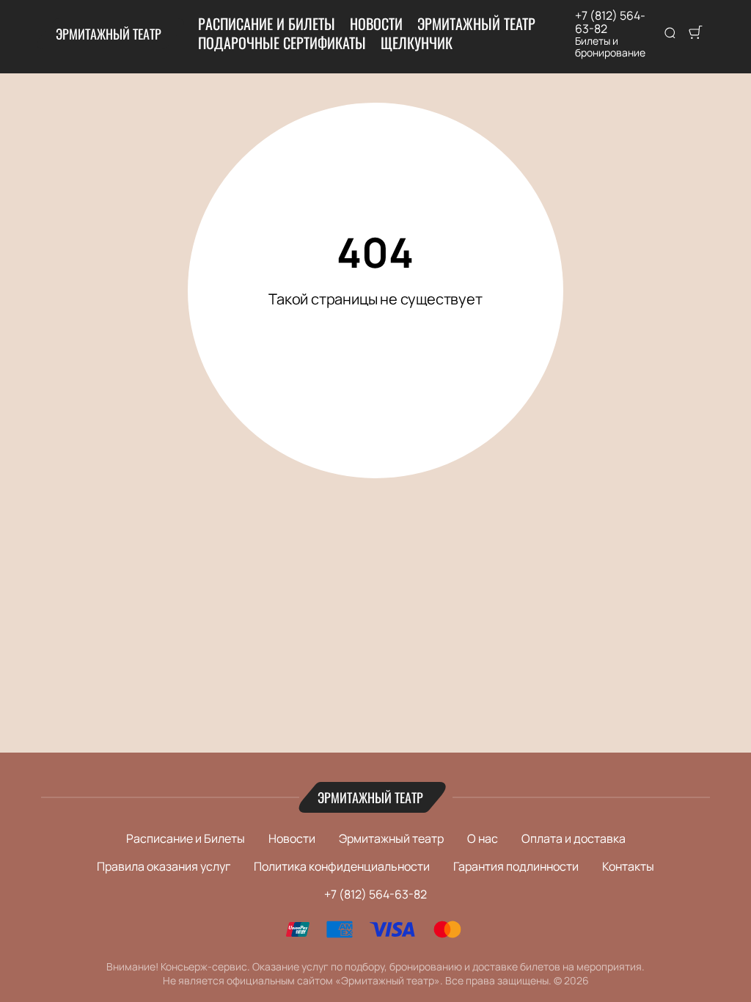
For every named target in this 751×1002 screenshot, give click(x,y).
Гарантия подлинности (516, 866)
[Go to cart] (695, 33)
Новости (376, 23)
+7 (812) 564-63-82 (610, 22)
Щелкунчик (417, 42)
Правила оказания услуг (163, 866)
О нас (482, 838)
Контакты (628, 866)
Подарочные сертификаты (282, 42)
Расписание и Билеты (266, 23)
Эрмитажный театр (108, 33)
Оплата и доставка (573, 838)
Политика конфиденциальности (342, 866)
